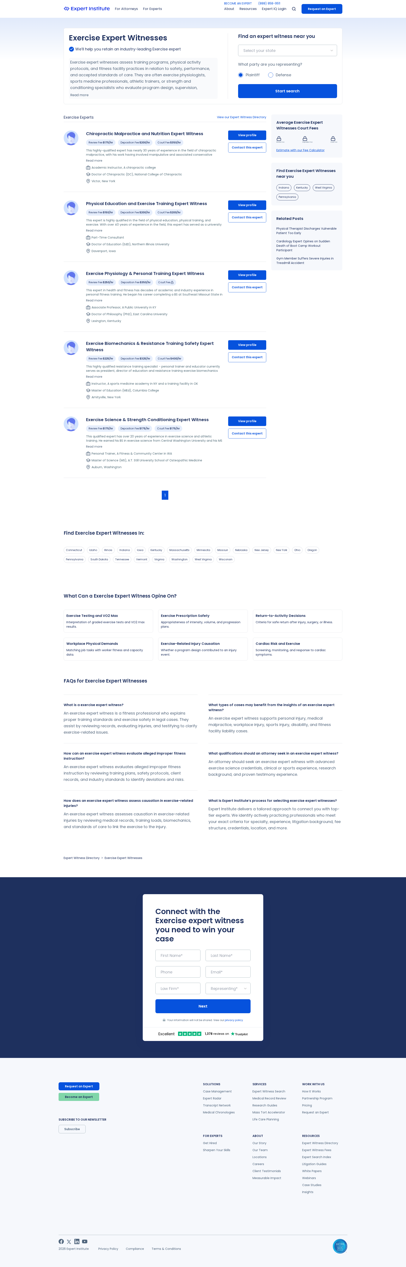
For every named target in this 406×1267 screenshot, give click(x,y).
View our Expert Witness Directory (241, 117)
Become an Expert (79, 1097)
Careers (258, 1164)
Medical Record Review (269, 1098)
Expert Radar (212, 1098)
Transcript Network (217, 1105)
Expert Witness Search (268, 1091)
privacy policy (234, 1020)
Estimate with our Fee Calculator (300, 150)
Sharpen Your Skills (216, 1150)
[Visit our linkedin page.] (77, 1241)
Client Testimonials (266, 1171)
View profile (247, 135)
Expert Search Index (316, 1157)
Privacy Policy (108, 1249)
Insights (307, 1192)
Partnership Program (317, 1098)
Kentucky (302, 187)
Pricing (307, 1105)
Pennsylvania (287, 197)
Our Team (260, 1150)
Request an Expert (322, 9)
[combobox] (243, 50)
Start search (287, 91)
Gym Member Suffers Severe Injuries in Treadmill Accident (305, 260)
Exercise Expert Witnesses (123, 858)
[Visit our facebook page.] (61, 1241)
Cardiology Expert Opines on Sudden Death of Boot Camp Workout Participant (303, 245)
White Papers (312, 1171)
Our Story (259, 1143)
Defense (283, 75)
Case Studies (311, 1185)
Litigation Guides (314, 1164)
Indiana (284, 187)
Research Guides (264, 1105)
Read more (79, 95)
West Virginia (323, 187)
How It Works (311, 1091)
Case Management (217, 1091)
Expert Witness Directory (82, 858)
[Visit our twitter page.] (69, 1241)
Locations (259, 1157)
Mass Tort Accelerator (268, 1112)
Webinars (309, 1178)
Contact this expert (247, 147)
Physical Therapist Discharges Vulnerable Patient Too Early (306, 230)
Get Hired (210, 1143)
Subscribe (72, 1129)
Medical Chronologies (219, 1112)
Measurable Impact (266, 1178)
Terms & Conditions (166, 1249)
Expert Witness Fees (316, 1150)
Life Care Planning (265, 1119)
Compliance (135, 1249)
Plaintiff (253, 75)
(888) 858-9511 (269, 3)
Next (203, 1006)
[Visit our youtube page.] (84, 1241)
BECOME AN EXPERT (238, 3)
